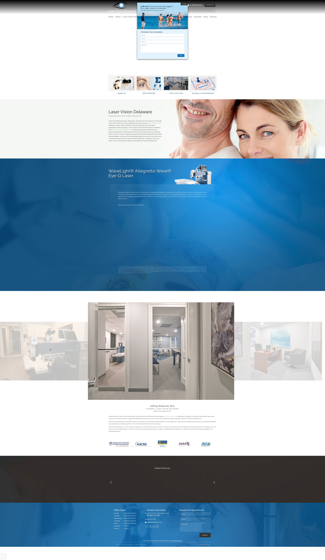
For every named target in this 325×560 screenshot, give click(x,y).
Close (184, 4)
